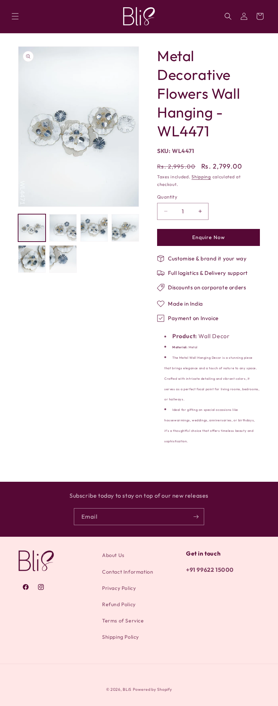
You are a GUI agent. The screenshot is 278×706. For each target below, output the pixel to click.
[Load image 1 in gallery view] (32, 228)
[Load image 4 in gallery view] (125, 228)
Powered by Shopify (152, 689)
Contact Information (127, 572)
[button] (15, 16)
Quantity (167, 197)
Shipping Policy (120, 637)
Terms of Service (123, 620)
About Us (113, 555)
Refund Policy (119, 604)
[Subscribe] (196, 516)
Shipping (201, 176)
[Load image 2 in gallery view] (63, 228)
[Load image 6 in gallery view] (63, 259)
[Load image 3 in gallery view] (94, 228)
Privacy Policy (119, 588)
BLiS (127, 689)
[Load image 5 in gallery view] (32, 259)
